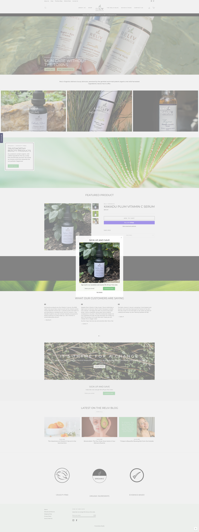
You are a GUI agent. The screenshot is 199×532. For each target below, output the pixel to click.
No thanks (99, 292)
